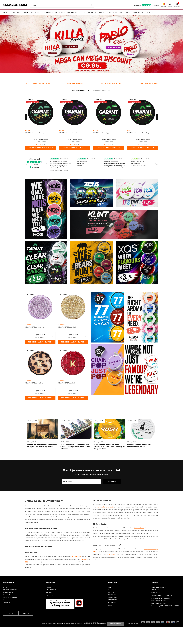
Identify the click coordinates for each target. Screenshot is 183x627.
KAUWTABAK (72, 12)
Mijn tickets (49, 592)
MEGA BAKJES (60, 12)
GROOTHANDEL (138, 12)
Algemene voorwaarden (10, 589)
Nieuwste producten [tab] (80, 91)
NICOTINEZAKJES (47, 12)
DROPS (101, 12)
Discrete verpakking (76, 83)
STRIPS (108, 12)
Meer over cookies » (133, 623)
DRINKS (128, 12)
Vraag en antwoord (8, 600)
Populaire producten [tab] (102, 91)
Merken (149, 12)
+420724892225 (167, 595)
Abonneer (112, 481)
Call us (10, 613)
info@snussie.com (164, 598)
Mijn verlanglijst (50, 595)
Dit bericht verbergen (115, 623)
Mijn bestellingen (51, 589)
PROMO (12, 12)
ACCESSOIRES (118, 12)
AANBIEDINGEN (22, 12)
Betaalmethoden (8, 592)
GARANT (61, 130)
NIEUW (5, 12)
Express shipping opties (149, 83)
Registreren (49, 587)
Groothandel (6, 602)
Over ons (5, 587)
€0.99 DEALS (34, 12)
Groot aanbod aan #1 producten (38, 83)
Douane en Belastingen (10, 597)
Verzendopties (7, 595)
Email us (26, 613)
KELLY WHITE (28, 324)
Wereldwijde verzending (112, 83)
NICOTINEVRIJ (91, 12)
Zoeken (91, 5)
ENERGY (82, 12)
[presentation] (26, 117)
